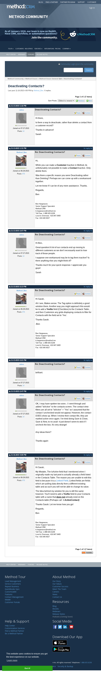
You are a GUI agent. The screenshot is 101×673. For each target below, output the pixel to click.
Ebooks (55, 608)
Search (89, 70)
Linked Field (62, 481)
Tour (11, 49)
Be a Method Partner (14, 633)
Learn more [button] (12, 660)
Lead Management (13, 581)
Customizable (10, 591)
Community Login (67, 64)
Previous (81, 101)
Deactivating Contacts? (73, 79)
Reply (78, 113)
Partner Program (67, 2)
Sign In (92, 8)
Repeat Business (12, 586)
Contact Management (14, 597)
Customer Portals (12, 602)
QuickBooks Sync (12, 589)
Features (38, 49)
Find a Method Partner (14, 631)
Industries (29, 49)
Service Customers (13, 584)
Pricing (58, 49)
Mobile (8, 599)
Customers (19, 49)
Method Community (16, 79)
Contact (87, 113)
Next (90, 101)
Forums (31, 54)
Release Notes (42, 54)
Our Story (56, 581)
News (54, 594)
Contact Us (57, 597)
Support (81, 2)
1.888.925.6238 (86, 662)
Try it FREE (84, 44)
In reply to (88, 148)
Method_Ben (38, 91)
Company (66, 49)
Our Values (57, 584)
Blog (41, 2)
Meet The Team (59, 589)
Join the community (85, 64)
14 (23, 131)
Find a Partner (52, 2)
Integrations (49, 49)
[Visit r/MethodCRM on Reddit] (90, 34)
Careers (55, 591)
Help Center (11, 54)
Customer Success (60, 586)
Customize (91, 2)
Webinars (21, 54)
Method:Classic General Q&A (50, 79)
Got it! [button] (27, 668)
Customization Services (15, 628)
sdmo (21, 110)
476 (23, 174)
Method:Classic (31, 79)
